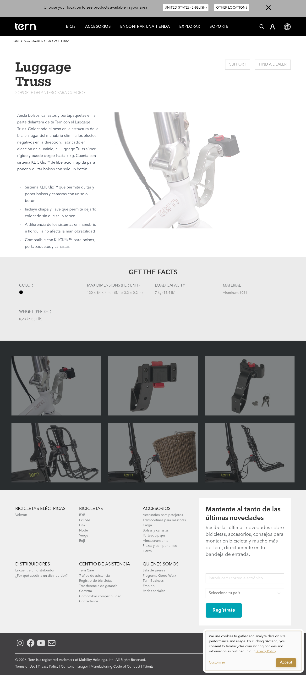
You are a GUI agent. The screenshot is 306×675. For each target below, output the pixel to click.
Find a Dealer (273, 64)
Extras (147, 551)
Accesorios (98, 27)
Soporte (219, 27)
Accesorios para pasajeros (163, 515)
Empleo (149, 586)
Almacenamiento (156, 540)
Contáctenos (88, 601)
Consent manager (74, 666)
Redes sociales (154, 591)
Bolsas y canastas (156, 530)
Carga (147, 525)
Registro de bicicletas (95, 580)
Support (237, 64)
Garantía (85, 591)
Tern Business (153, 580)
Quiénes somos (161, 564)
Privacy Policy (48, 666)
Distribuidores (32, 564)
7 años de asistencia (94, 575)
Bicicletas (91, 509)
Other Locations (231, 7)
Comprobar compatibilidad (100, 596)
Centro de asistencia (104, 564)
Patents (148, 666)
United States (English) (186, 7)
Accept (286, 662)
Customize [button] (217, 662)
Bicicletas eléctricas (40, 509)
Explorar (189, 27)
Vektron (21, 515)
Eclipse (84, 520)
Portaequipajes (154, 535)
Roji (82, 540)
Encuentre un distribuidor (35, 570)
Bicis (71, 27)
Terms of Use (25, 666)
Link (82, 525)
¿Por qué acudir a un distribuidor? (41, 575)
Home (15, 41)
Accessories (33, 41)
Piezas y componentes (160, 546)
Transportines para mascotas (164, 520)
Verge (83, 535)
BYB (82, 515)
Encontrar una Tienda (145, 27)
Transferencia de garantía (98, 586)
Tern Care (86, 570)
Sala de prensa (154, 570)
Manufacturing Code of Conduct (115, 666)
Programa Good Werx (159, 575)
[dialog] (253, 650)
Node (83, 530)
